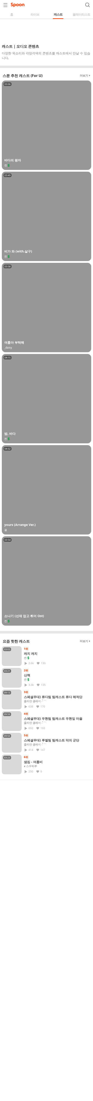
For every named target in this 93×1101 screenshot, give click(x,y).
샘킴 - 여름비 (33, 762)
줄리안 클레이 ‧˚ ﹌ (35, 701)
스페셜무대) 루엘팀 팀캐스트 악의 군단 (51, 740)
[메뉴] (5, 5)
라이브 (34, 14)
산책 (27, 675)
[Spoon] (17, 5)
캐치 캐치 (30, 653)
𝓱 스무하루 (30, 766)
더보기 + (85, 75)
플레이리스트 (81, 14)
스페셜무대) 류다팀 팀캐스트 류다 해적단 (53, 697)
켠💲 (27, 658)
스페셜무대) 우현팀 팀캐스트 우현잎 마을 (53, 718)
